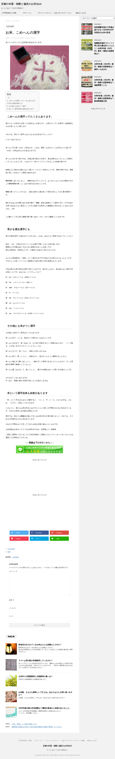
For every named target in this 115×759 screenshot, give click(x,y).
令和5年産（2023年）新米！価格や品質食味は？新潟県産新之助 (104, 98)
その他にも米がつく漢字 (17, 106)
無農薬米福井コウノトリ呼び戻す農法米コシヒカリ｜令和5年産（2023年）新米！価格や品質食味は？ (104, 48)
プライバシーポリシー (45, 13)
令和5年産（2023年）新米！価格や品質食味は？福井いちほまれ (104, 66)
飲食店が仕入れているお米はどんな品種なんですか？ (40, 645)
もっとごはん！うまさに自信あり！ (57, 750)
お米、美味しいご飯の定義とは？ (24, 724)
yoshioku (15, 557)
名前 (11, 600)
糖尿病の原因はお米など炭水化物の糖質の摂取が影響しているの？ (37, 727)
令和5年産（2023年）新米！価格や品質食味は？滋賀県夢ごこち (104, 82)
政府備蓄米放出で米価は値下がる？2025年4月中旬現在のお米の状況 (104, 29)
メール (12, 608)
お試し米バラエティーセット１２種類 (63, 13)
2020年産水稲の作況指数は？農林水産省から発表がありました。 (45, 708)
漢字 (9, 552)
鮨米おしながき (81, 13)
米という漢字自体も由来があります (21, 109)
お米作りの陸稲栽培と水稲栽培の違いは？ (36, 676)
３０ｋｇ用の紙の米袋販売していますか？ (36, 660)
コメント (13, 571)
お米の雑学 (11, 549)
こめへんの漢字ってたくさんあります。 (23, 101)
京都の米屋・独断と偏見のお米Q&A (21, 3)
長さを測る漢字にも (16, 103)
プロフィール (27, 13)
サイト (11, 616)
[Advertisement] (39, 477)
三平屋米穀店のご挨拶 (9, 13)
